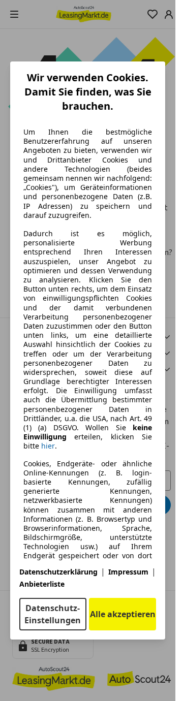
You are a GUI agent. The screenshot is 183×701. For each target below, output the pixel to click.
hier (48, 446)
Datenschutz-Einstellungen (52, 614)
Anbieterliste (42, 584)
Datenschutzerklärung (58, 572)
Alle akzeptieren (123, 614)
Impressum (128, 572)
